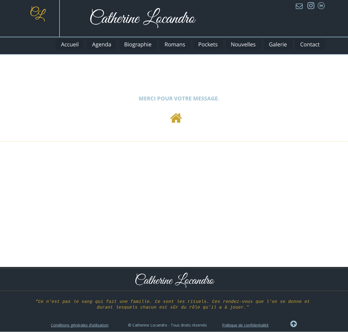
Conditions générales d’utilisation (79, 325)
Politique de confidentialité (245, 325)
